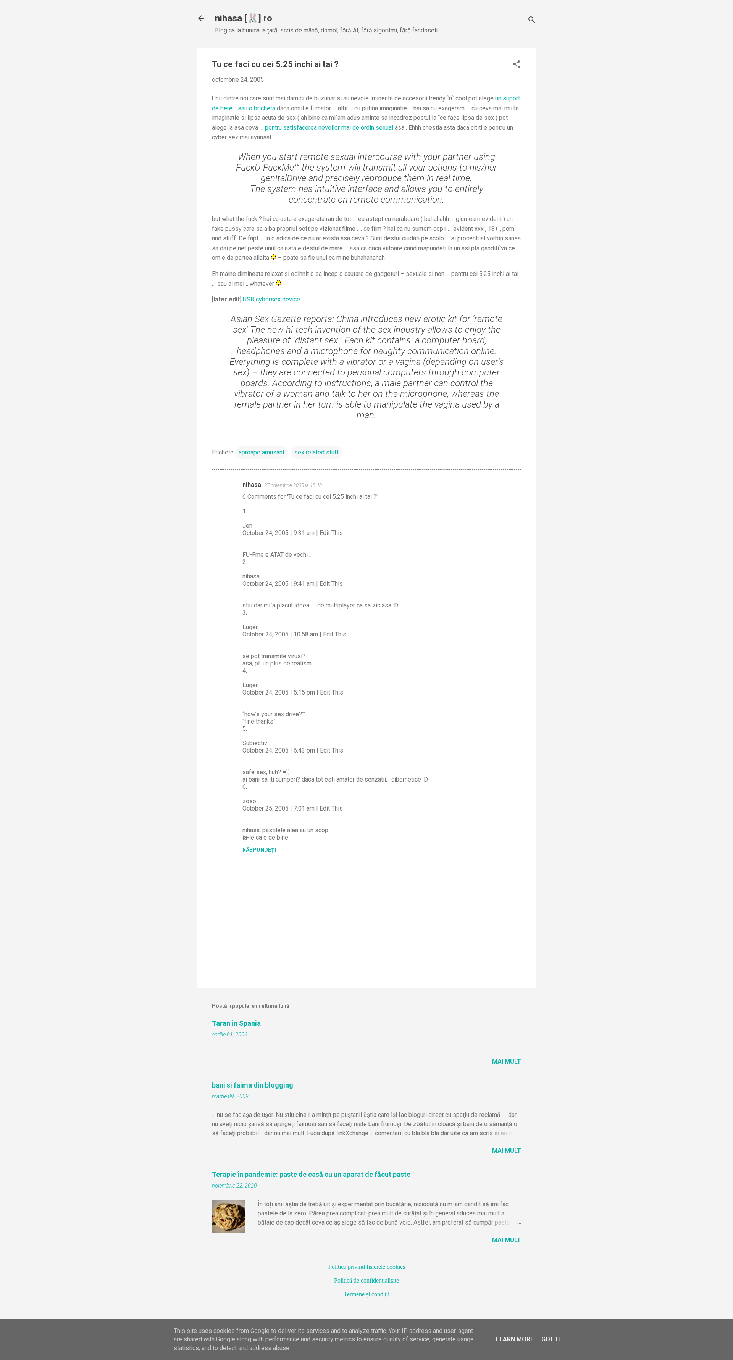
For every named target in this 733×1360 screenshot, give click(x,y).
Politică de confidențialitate (366, 1280)
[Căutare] (531, 20)
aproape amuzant (261, 452)
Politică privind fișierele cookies (366, 1266)
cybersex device (271, 299)
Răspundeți (259, 850)
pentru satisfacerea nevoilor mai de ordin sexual (330, 127)
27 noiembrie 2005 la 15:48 (293, 485)
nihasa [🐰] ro (243, 18)
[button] (516, 65)
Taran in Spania (236, 1023)
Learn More (515, 1339)
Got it (551, 1339)
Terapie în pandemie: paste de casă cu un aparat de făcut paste (311, 1174)
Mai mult (506, 1061)
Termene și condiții (366, 1294)
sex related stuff (316, 452)
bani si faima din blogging (252, 1085)
